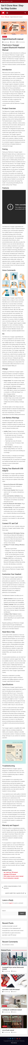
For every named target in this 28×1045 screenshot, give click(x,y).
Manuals (5, 36)
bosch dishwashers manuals (11, 878)
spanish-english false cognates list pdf (14, 893)
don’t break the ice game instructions (11, 932)
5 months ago (7, 1032)
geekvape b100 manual (10, 874)
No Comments (21, 42)
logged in (11, 903)
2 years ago (6, 42)
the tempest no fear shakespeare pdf (11, 928)
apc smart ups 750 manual (11, 872)
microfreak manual (8, 1030)
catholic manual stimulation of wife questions (12, 887)
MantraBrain (14, 1042)
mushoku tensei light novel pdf (9, 926)
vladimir (13, 42)
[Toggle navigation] (7, 12)
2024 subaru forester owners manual (13, 876)
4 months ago (7, 991)
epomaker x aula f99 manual (9, 935)
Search (4, 910)
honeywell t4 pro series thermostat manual (12, 930)
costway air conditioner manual (12, 1010)
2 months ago (7, 971)
